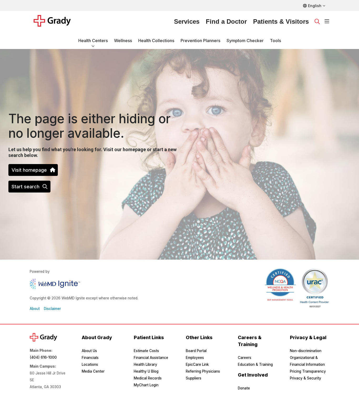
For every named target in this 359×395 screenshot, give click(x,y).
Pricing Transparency (308, 371)
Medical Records (148, 378)
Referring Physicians (203, 371)
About (35, 309)
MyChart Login (146, 385)
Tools (275, 40)
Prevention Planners (200, 40)
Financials (90, 357)
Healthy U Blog (146, 371)
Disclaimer (52, 309)
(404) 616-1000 (43, 357)
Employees (195, 357)
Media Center (93, 371)
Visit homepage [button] (29, 170)
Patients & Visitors (281, 21)
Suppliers (193, 378)
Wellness (123, 40)
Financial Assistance (151, 357)
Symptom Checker (245, 40)
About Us (89, 351)
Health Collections (156, 40)
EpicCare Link (197, 364)
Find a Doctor (226, 21)
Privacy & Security (305, 378)
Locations (90, 364)
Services (186, 21)
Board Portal (196, 351)
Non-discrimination (305, 351)
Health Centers (93, 40)
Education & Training (255, 364)
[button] (327, 21)
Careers (244, 357)
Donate (244, 388)
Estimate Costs (146, 351)
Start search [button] (25, 186)
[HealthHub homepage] (55, 21)
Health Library (145, 364)
